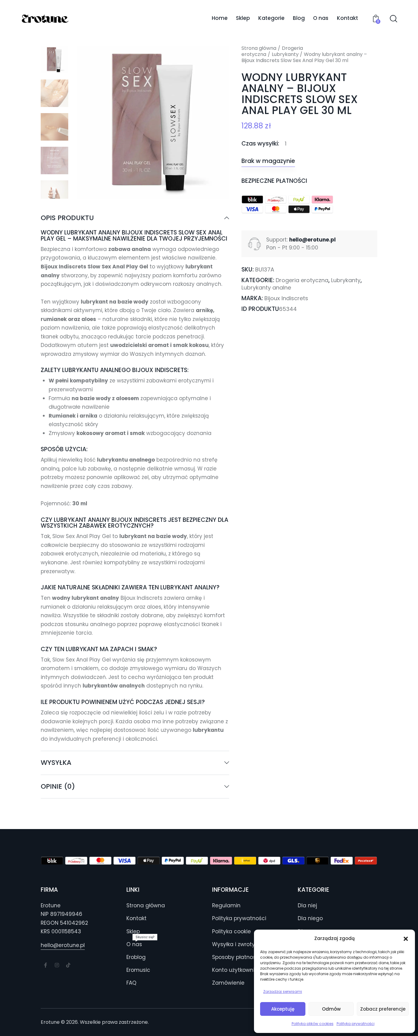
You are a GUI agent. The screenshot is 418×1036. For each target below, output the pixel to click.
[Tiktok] (68, 965)
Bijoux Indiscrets (286, 298)
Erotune (50, 1022)
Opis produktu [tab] (67, 218)
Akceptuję (282, 1009)
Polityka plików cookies (313, 1023)
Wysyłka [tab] (56, 762)
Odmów (331, 1009)
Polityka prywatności (356, 1023)
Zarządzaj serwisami (282, 991)
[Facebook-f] (45, 965)
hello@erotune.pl (63, 945)
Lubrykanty (285, 54)
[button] (406, 939)
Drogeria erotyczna (302, 280)
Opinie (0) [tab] (58, 786)
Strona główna (258, 48)
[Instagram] (57, 965)
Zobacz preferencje (382, 1009)
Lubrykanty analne (266, 287)
